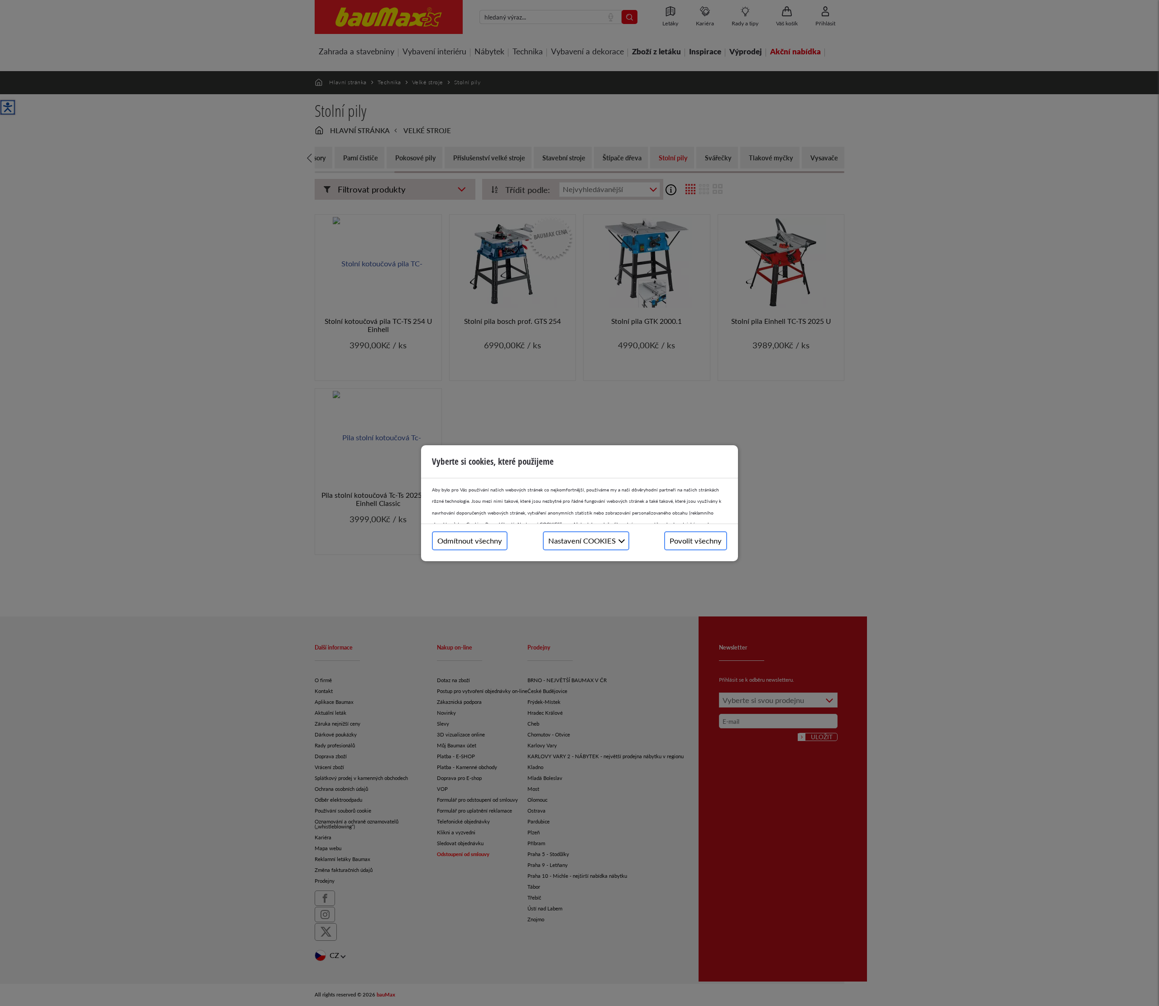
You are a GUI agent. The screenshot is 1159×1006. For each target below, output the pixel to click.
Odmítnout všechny (469, 540)
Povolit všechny (696, 540)
